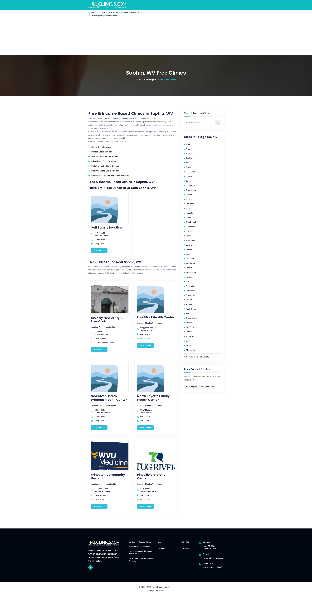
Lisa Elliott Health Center (155, 317)
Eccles (188, 208)
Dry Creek (190, 204)
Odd (187, 281)
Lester (188, 254)
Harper (189, 231)
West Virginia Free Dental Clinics (200, 387)
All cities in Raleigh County (197, 357)
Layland (189, 249)
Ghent (188, 217)
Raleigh (189, 300)
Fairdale (189, 213)
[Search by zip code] (217, 122)
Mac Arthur (190, 263)
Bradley (189, 167)
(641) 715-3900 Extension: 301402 (129, 13)
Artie (188, 149)
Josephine (190, 240)
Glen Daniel (191, 222)
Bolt (187, 163)
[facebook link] (90, 567)
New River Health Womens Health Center (109, 398)
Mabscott (190, 259)
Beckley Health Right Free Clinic (107, 319)
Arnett (188, 144)
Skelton (189, 323)
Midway (189, 268)
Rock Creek (191, 309)
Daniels (189, 195)
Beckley (189, 158)
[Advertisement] (156, 37)
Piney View (190, 286)
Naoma (189, 277)
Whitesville (190, 350)
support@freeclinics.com (106, 16)
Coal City (189, 176)
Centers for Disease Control (140, 542)
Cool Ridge (190, 185)
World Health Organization (139, 546)
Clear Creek (191, 172)
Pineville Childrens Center (151, 476)
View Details (99, 250)
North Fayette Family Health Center (153, 398)
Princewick (190, 291)
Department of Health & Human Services (141, 559)
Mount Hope (191, 272)
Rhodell (189, 304)
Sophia (189, 332)
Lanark (189, 245)
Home (138, 80)
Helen (188, 236)
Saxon (188, 313)
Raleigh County (206, 137)
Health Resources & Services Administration (140, 552)
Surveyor (189, 341)
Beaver (189, 153)
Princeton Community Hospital (108, 476)
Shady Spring (191, 318)
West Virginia (150, 80)
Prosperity (190, 295)
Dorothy (189, 199)
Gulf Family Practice (106, 227)
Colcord (189, 181)
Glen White (190, 227)
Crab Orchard (192, 190)
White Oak (190, 345)
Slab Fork (190, 327)
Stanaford (190, 336)
